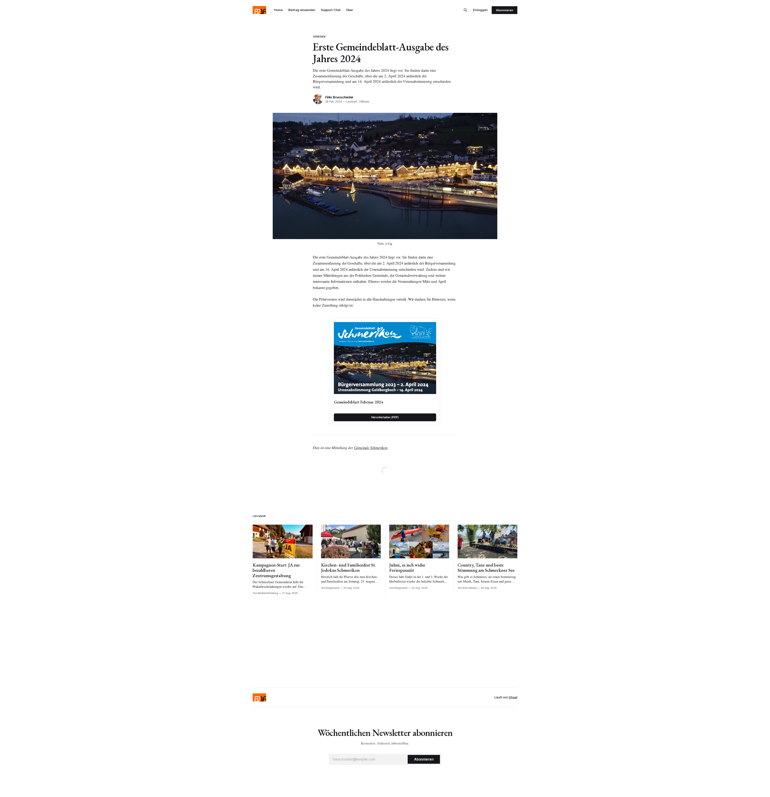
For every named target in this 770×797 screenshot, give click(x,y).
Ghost (513, 697)
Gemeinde (319, 36)
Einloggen (480, 10)
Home (278, 10)
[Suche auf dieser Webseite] (465, 10)
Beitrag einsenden (301, 10)
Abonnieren (504, 10)
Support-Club (330, 10)
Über (349, 10)
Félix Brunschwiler (339, 97)
